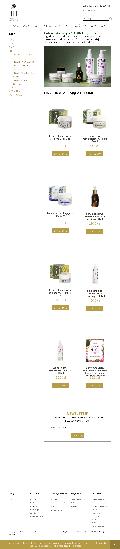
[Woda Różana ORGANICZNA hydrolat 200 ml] (60, 350)
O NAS (12, 98)
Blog (11, 499)
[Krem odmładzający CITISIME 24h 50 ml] (60, 119)
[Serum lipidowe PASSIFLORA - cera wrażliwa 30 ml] (95, 196)
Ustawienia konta (77, 502)
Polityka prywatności (58, 502)
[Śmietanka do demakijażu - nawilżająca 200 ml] (95, 273)
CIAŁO (11, 47)
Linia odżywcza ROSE (24, 62)
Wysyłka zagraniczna (99, 526)
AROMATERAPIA (16, 87)
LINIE (11, 51)
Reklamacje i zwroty (58, 510)
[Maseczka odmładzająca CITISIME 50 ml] (95, 119)
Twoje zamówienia (78, 499)
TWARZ (12, 40)
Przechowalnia (76, 506)
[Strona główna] (13, 13)
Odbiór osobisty (98, 499)
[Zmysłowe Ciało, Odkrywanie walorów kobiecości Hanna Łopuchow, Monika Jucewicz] (95, 350)
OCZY (11, 43)
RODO (53, 506)
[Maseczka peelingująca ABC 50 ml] (60, 196)
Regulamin (55, 499)
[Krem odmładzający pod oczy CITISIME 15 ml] (60, 273)
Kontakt (33, 502)
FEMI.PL (33, 499)
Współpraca (15, 95)
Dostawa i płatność (99, 502)
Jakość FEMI (15, 91)
